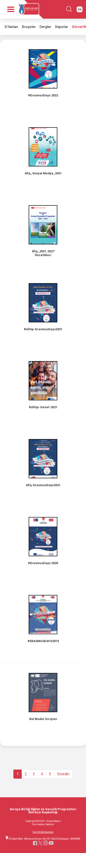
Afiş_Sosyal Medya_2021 (43, 173)
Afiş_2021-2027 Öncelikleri (43, 253)
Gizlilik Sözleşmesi (43, 832)
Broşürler (29, 27)
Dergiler (45, 27)
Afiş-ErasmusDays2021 (43, 485)
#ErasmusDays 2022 (43, 95)
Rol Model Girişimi (43, 719)
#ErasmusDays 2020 (43, 563)
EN (79, 9)
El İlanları (11, 27)
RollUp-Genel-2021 (43, 407)
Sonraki (63, 774)
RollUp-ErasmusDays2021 (43, 329)
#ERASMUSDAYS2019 (43, 641)
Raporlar (61, 27)
